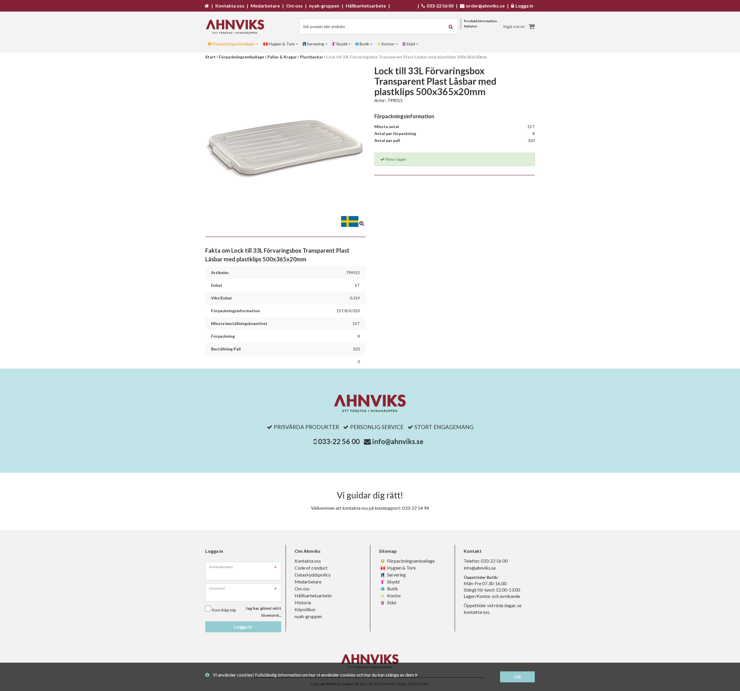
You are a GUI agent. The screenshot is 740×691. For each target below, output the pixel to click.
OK (517, 676)
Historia (303, 602)
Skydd (392, 581)
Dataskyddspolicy (313, 574)
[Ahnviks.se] (237, 26)
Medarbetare (308, 581)
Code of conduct (311, 567)
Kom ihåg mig (224, 609)
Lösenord (217, 588)
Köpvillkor (305, 609)
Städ (391, 602)
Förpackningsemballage (410, 560)
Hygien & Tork (401, 567)
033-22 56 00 (339, 441)
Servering (396, 574)
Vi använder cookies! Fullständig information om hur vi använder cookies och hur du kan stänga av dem (314, 674)
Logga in (243, 626)
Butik (392, 588)
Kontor (393, 595)
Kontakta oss (308, 560)
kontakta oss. (477, 612)
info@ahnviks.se (397, 441)
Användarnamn (221, 567)
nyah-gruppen (308, 616)
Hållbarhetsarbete (313, 595)
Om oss (302, 588)
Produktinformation (480, 21)
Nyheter (470, 26)
